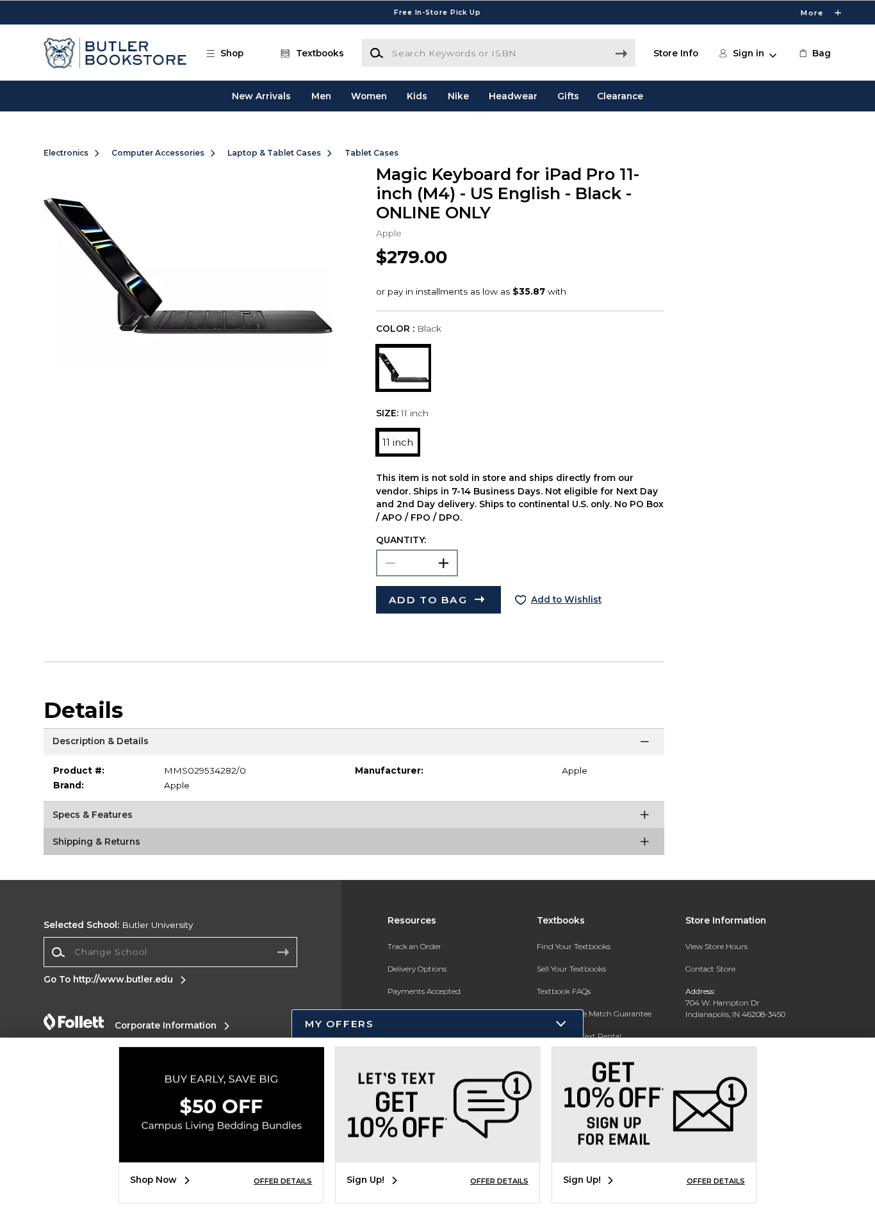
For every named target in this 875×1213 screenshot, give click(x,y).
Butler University (118, 925)
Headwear (513, 96)
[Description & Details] (354, 744)
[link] (814, 53)
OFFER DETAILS (283, 1180)
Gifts (568, 96)
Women (369, 96)
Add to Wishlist (566, 599)
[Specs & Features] (354, 817)
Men (321, 96)
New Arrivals (261, 96)
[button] (437, 12)
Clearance (620, 96)
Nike (458, 96)
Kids (417, 96)
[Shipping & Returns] (354, 844)
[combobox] (170, 952)
